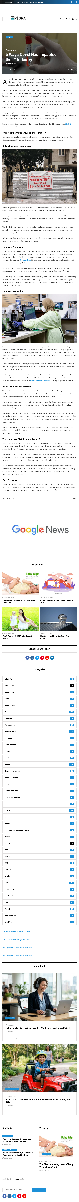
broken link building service (40, 381)
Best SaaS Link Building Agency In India (16, 940)
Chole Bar (10, 1031)
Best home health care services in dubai (16, 932)
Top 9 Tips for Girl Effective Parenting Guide (30, 2)
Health (9, 37)
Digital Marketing (11, 1089)
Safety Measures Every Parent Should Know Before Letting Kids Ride (18, 1154)
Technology (10, 1017)
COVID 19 (68, 124)
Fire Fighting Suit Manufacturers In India (17, 948)
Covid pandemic (25, 260)
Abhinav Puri (47, 1170)
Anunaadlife (20, 1179)
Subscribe (39, 1190)
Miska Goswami (12, 63)
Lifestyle (48, 1153)
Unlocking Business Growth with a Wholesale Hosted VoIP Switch (39, 1028)
